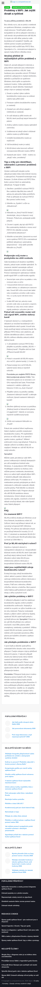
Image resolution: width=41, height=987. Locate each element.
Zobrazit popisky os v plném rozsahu (15, 893)
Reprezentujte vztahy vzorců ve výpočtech (17, 897)
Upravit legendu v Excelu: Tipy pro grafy (16, 926)
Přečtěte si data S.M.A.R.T (14, 803)
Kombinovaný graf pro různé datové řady (19, 807)
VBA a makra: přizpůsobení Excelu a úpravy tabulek (20, 936)
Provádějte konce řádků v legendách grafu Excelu (19, 961)
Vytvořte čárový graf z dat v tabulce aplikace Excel (20, 971)
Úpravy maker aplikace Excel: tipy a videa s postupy (20, 940)
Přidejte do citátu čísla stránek (16, 816)
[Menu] (3, 3)
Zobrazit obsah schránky (10, 905)
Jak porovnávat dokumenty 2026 (23, 728)
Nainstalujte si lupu (12, 812)
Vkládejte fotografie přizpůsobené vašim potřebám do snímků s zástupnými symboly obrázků (19, 756)
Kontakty (5, 983)
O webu (36, 981)
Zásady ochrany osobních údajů (20, 983)
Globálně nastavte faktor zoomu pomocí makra (18, 901)
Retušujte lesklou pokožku (14, 799)
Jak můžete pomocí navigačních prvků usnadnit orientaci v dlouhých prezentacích (19, 828)
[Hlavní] (20, 2)
